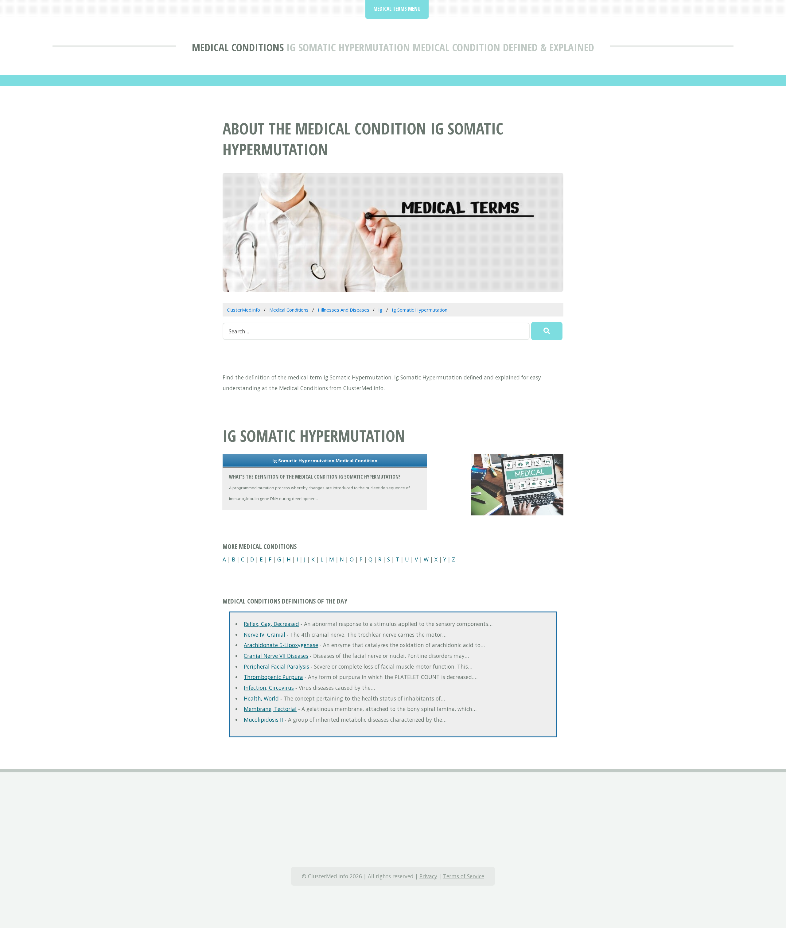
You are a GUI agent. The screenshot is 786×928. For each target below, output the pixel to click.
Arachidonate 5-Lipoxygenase (281, 645)
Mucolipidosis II (263, 719)
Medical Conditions (238, 47)
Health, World (261, 698)
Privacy (428, 876)
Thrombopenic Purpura (273, 677)
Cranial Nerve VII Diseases (276, 655)
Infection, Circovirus (269, 687)
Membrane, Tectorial (270, 709)
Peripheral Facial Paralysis (276, 666)
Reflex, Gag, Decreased (271, 623)
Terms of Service (463, 876)
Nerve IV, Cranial (264, 634)
